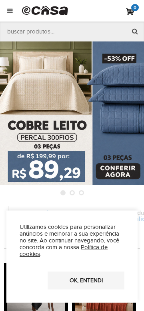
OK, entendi (86, 280)
